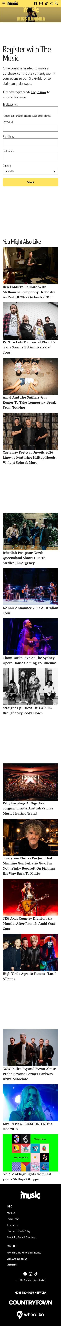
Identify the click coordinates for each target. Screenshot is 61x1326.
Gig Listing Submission (17, 1258)
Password (8, 121)
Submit (30, 182)
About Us (11, 1212)
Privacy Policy (13, 1218)
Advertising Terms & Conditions (21, 1237)
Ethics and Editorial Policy (18, 1231)
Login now (38, 92)
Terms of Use (12, 1225)
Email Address (10, 104)
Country (7, 165)
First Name (8, 136)
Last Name (8, 151)
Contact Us (11, 1264)
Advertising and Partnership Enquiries (24, 1252)
